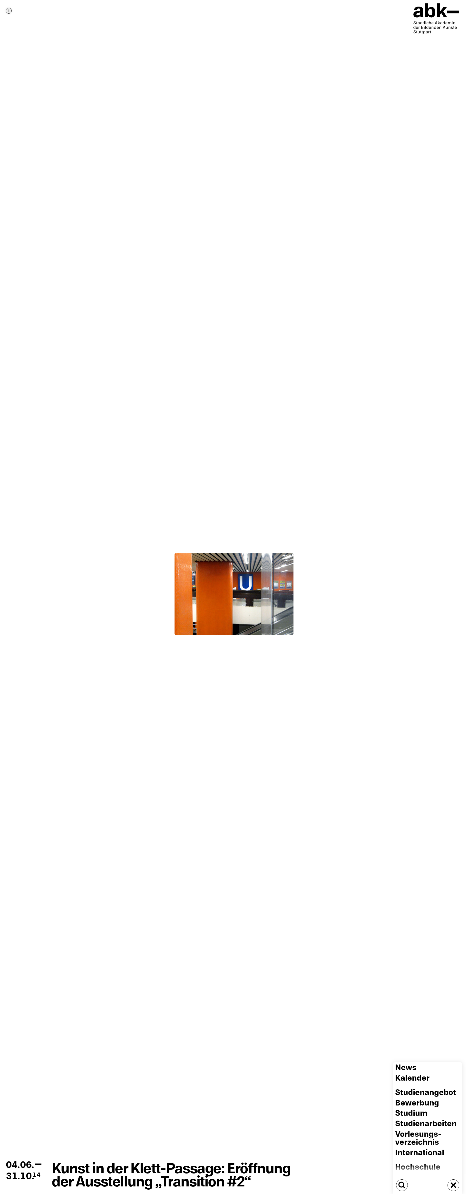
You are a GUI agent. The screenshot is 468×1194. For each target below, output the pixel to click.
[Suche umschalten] (402, 1185)
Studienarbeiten (426, 1123)
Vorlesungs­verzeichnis (418, 1138)
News (406, 1067)
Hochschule (417, 1167)
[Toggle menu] (453, 1185)
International (419, 1152)
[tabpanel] (234, 597)
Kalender (412, 1078)
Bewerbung (417, 1103)
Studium (411, 1113)
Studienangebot (425, 1092)
